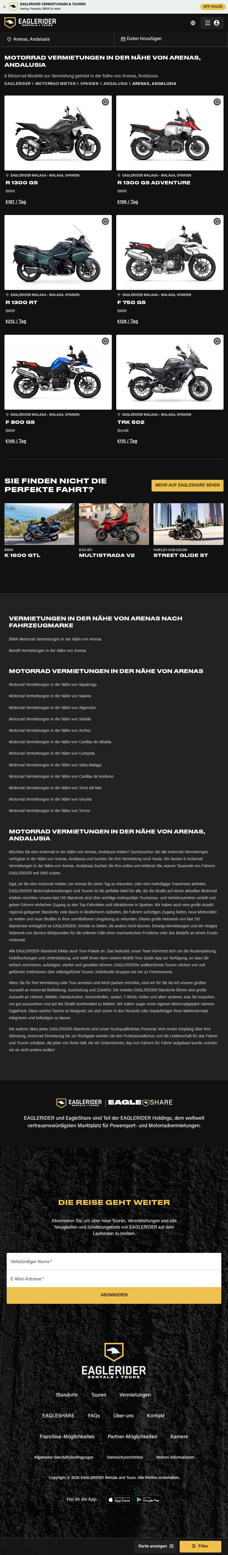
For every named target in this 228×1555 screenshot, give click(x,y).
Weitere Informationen (175, 1458)
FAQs (94, 1416)
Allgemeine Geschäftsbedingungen (63, 1458)
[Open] (113, 38)
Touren (98, 1395)
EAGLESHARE (58, 1416)
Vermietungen (135, 1395)
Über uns (123, 1416)
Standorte (67, 1395)
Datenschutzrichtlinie (125, 1458)
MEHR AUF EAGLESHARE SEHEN (187, 485)
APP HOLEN (213, 7)
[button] (58, 151)
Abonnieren (114, 1295)
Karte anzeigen (152, 1546)
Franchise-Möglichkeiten (67, 1437)
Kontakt (156, 1416)
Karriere (179, 1437)
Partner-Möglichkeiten (132, 1437)
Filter (203, 1546)
